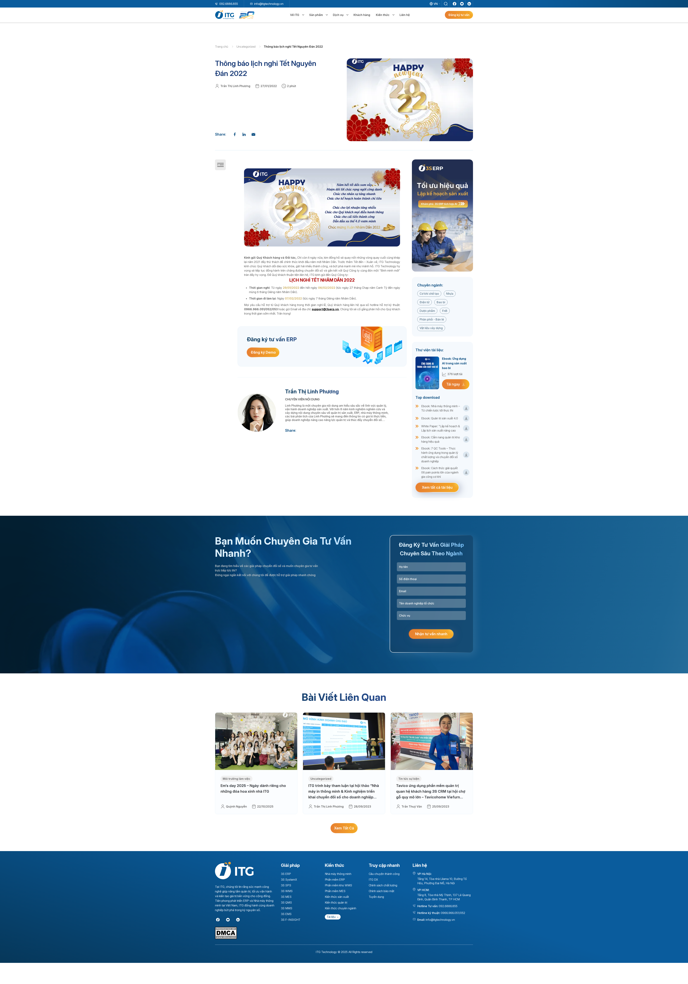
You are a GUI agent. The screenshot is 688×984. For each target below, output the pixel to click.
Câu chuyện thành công (384, 874)
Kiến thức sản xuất (337, 897)
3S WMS (287, 891)
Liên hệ (405, 15)
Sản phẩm (316, 15)
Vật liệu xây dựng (431, 328)
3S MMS (286, 908)
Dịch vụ (338, 15)
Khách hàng (361, 15)
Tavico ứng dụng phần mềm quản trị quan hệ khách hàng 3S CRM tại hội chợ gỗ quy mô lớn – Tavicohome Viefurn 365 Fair (430, 792)
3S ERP (286, 874)
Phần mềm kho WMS (338, 885)
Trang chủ (222, 46)
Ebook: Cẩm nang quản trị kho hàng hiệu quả (440, 439)
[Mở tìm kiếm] (446, 4)
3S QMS (286, 902)
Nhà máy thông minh (338, 874)
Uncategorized (246, 46)
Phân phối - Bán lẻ (432, 319)
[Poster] (442, 215)
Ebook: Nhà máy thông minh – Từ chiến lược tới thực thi (440, 408)
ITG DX (373, 879)
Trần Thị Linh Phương (235, 86)
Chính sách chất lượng (383, 885)
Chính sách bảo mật (381, 891)
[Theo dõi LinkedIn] (469, 3)
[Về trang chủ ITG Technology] (234, 870)
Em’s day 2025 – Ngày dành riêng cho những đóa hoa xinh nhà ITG (253, 789)
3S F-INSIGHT (291, 919)
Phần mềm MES (335, 891)
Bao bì (441, 302)
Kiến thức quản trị (336, 902)
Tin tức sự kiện (408, 779)
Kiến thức (383, 15)
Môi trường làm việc (236, 779)
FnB (444, 311)
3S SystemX (289, 879)
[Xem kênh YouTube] (461, 3)
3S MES (286, 897)
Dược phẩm (427, 311)
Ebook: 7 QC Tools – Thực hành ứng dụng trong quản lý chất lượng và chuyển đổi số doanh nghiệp (439, 455)
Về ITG (294, 15)
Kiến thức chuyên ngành (340, 908)
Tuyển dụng (376, 897)
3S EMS (286, 914)
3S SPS (286, 885)
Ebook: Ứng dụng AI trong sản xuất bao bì (454, 363)
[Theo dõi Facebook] (454, 3)
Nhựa (449, 293)
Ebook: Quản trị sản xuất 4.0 (439, 418)
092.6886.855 (228, 4)
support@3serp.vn (325, 309)
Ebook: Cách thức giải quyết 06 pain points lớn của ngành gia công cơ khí (439, 472)
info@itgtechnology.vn (268, 4)
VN (436, 4)
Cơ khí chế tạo (429, 293)
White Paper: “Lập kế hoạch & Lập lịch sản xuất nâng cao (440, 428)
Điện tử (424, 302)
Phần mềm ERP (335, 879)
